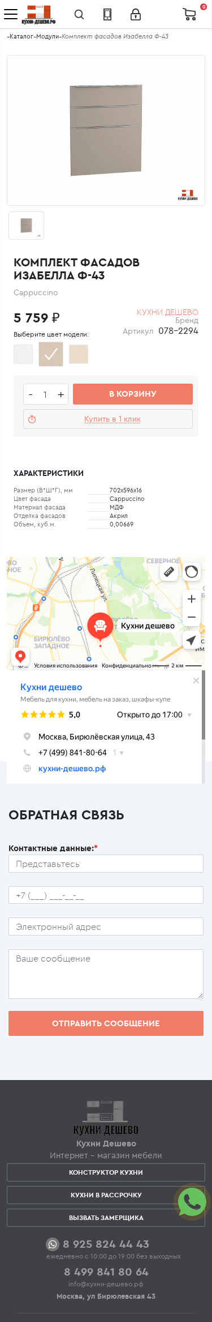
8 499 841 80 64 (106, 1271)
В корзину (133, 393)
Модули (47, 36)
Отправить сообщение (106, 1023)
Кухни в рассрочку (106, 1195)
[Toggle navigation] (10, 14)
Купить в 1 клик (112, 419)
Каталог (21, 36)
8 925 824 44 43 (106, 1243)
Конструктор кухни (106, 1172)
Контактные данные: (53, 848)
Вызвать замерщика (106, 1217)
